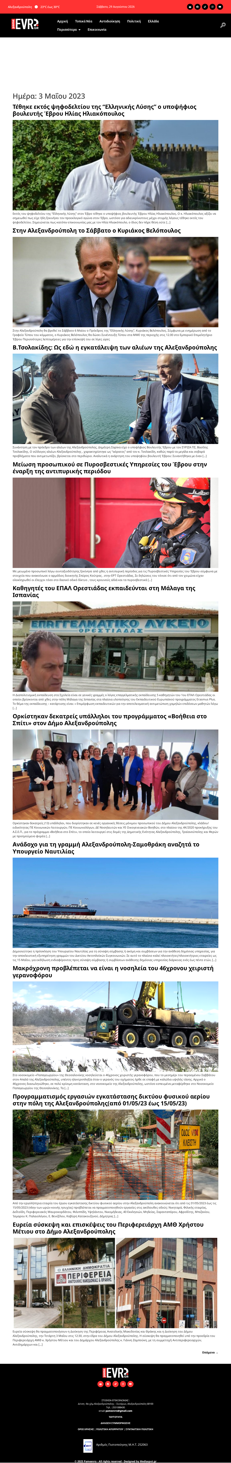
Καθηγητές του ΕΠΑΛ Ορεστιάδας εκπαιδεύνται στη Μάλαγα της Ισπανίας (104, 591)
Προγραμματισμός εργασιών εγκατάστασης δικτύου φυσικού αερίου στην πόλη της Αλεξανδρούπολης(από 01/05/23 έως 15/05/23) (111, 1099)
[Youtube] (220, 7)
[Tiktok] (205, 7)
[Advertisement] (115, 64)
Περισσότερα (67, 29)
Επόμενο (210, 1352)
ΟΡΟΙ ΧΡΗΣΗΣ (86, 1429)
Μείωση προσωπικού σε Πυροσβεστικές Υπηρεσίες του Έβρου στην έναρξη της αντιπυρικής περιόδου (110, 467)
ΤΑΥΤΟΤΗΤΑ (115, 1417)
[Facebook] (198, 7)
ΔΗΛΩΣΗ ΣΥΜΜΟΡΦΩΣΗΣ (115, 1423)
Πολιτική (134, 21)
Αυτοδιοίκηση (109, 21)
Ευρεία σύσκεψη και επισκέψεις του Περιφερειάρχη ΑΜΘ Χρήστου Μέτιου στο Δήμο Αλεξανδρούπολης (108, 1227)
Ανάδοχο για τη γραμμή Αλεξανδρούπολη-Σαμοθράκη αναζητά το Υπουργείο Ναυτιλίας (106, 847)
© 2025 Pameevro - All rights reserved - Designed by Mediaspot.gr (115, 1461)
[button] (222, 25)
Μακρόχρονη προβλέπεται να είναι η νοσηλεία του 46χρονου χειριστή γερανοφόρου (113, 971)
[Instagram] (213, 7)
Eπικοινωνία (97, 29)
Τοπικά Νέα (83, 21)
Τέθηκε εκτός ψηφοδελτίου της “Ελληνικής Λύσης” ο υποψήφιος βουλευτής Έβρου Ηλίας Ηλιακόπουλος (104, 110)
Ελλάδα (153, 21)
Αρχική (62, 21)
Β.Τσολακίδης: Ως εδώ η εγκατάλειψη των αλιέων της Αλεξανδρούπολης (115, 347)
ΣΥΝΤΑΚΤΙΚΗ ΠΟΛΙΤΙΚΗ (139, 1429)
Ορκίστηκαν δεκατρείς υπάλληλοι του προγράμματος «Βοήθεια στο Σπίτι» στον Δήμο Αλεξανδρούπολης (110, 719)
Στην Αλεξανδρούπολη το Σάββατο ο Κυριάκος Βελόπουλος (97, 230)
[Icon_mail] (190, 7)
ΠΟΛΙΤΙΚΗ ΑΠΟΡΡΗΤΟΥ (109, 1429)
